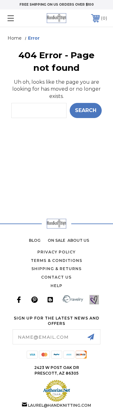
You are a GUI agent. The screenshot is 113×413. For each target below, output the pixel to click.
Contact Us (56, 277)
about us (78, 240)
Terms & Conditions (56, 260)
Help (56, 285)
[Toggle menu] (17, 18)
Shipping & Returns (56, 268)
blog (34, 240)
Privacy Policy (56, 252)
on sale (56, 240)
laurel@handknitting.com (59, 405)
